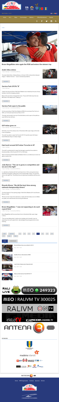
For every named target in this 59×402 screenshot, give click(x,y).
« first (4, 233)
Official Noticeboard (42, 17)
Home (4, 17)
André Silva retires (9, 70)
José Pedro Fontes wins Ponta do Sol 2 (23, 264)
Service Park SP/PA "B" (11, 86)
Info (10, 17)
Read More (6, 81)
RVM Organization (23, 380)
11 (3, 236)
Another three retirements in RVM (22, 254)
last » (16, 236)
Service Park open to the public (14, 106)
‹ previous (11, 233)
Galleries (31, 17)
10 (51, 233)
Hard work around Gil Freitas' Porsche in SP (18, 145)
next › (9, 236)
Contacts (31, 380)
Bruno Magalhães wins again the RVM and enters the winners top (26, 64)
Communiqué (23, 17)
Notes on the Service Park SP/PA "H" (23, 273)
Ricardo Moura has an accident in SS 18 (23, 245)
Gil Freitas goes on (9, 126)
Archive (43, 380)
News (16, 17)
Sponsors (5, 338)
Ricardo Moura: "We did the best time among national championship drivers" (19, 186)
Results (51, 17)
